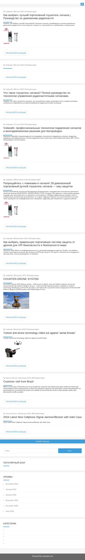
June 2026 (10, 511)
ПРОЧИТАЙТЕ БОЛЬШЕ (16, 53)
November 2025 (12, 500)
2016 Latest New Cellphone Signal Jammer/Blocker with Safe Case (42, 417)
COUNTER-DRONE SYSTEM (21, 278)
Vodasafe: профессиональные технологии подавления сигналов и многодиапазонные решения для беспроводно (42, 129)
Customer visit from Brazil (18, 381)
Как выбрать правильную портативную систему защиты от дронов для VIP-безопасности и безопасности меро (39, 244)
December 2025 (12, 506)
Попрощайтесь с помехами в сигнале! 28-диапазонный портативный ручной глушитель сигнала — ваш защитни (38, 185)
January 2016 (11, 489)
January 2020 (11, 495)
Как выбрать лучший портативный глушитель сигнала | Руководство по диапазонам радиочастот (37, 17)
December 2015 (12, 484)
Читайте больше (42, 441)
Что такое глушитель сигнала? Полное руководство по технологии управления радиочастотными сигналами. (36, 94)
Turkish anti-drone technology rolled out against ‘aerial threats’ (39, 332)
